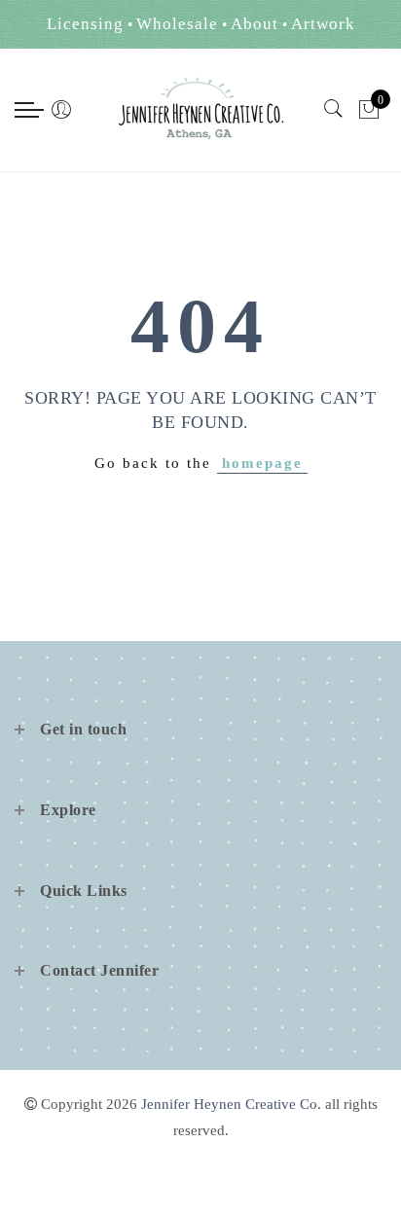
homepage (262, 463)
